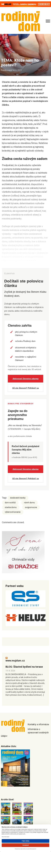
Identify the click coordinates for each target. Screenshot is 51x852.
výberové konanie (13, 512)
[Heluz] (25, 617)
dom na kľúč (10, 502)
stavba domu (11, 507)
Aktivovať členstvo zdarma (26, 378)
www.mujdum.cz (15, 660)
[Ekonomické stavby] (25, 598)
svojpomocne (31, 507)
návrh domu (29, 502)
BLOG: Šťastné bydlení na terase (24, 666)
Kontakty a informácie (38, 724)
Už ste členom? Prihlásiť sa (25, 388)
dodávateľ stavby (18, 498)
